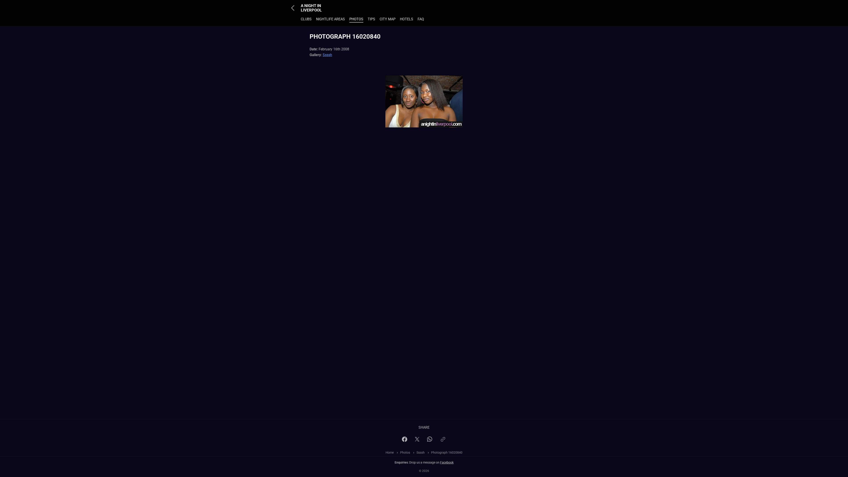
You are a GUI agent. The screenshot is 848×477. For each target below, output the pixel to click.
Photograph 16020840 (446, 452)
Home (390, 452)
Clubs (306, 19)
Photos (356, 19)
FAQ (421, 19)
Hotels (406, 19)
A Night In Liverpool (311, 8)
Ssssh (327, 55)
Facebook (447, 462)
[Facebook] (404, 441)
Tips (371, 19)
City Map (388, 19)
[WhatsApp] (429, 440)
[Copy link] (443, 441)
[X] (417, 441)
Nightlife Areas (330, 19)
